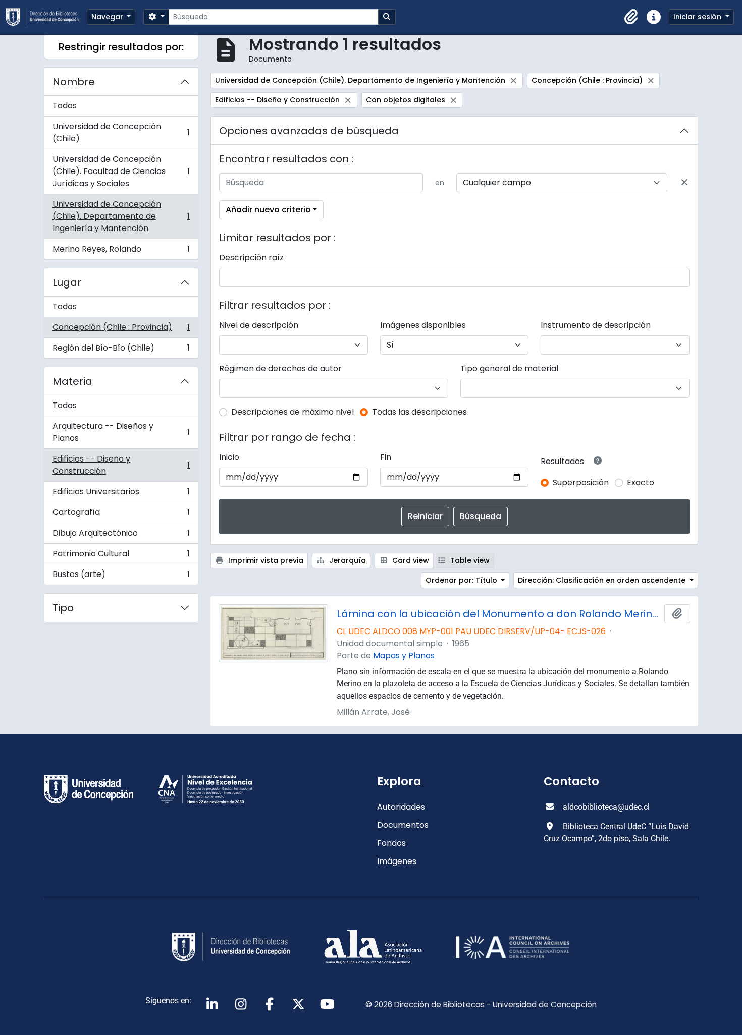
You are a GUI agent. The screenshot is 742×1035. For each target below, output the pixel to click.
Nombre (73, 82)
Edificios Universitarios (121, 494)
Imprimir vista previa (264, 560)
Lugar (66, 282)
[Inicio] (46, 17)
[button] (631, 17)
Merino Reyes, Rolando (121, 251)
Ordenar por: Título (462, 580)
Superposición (581, 482)
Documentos (403, 825)
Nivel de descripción (258, 325)
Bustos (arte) (121, 576)
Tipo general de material (509, 368)
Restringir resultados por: (121, 47)
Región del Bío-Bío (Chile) (121, 350)
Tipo (63, 608)
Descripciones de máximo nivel (292, 412)
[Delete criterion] (684, 183)
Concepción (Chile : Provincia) (121, 329)
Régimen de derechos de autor (280, 368)
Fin (385, 457)
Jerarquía (346, 560)
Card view (409, 560)
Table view (469, 560)
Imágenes (396, 861)
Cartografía (121, 514)
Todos (64, 105)
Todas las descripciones (419, 412)
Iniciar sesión (698, 17)
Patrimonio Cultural (121, 556)
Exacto (640, 482)
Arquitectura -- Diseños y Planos (121, 432)
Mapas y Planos (404, 655)
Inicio (229, 457)
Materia (72, 381)
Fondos (391, 843)
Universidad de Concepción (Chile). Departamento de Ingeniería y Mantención (121, 216)
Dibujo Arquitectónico (121, 535)
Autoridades (401, 807)
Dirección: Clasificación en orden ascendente (602, 580)
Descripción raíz (251, 257)
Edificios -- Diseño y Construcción (121, 465)
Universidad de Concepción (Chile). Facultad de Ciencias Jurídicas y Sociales (121, 171)
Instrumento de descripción (596, 325)
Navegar (108, 17)
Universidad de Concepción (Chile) (121, 132)
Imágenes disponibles (423, 325)
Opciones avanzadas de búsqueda (309, 131)
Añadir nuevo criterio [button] (268, 209)
